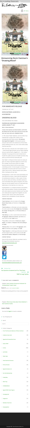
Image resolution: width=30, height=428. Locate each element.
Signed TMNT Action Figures (9, 390)
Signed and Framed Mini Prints (9, 339)
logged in (10, 311)
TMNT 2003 (5, 356)
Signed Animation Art (7, 369)
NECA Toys (5, 381)
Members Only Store (7, 402)
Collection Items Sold (7, 335)
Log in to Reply (15, 288)
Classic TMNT (5, 343)
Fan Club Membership (7, 373)
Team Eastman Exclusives (8, 360)
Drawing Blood (6, 407)
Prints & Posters (6, 364)
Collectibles (5, 377)
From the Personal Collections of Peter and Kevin (13, 330)
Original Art (5, 398)
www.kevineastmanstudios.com (9, 243)
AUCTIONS (5, 352)
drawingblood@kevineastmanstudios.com (12, 262)
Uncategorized (6, 394)
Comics (4, 347)
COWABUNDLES (6, 385)
